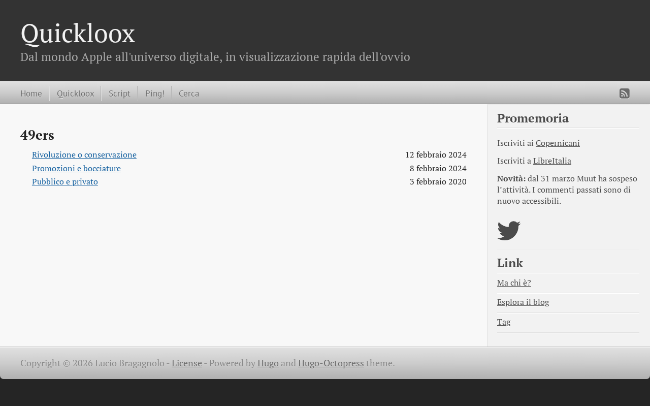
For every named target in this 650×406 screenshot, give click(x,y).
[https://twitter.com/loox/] (509, 237)
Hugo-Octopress (331, 363)
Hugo (268, 363)
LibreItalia (552, 160)
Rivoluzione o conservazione (84, 154)
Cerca (189, 93)
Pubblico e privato (65, 181)
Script (120, 93)
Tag (503, 322)
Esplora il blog (523, 302)
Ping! (155, 93)
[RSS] (625, 93)
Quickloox (77, 32)
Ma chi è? (514, 282)
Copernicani (558, 143)
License (187, 363)
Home (31, 93)
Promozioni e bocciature (76, 168)
